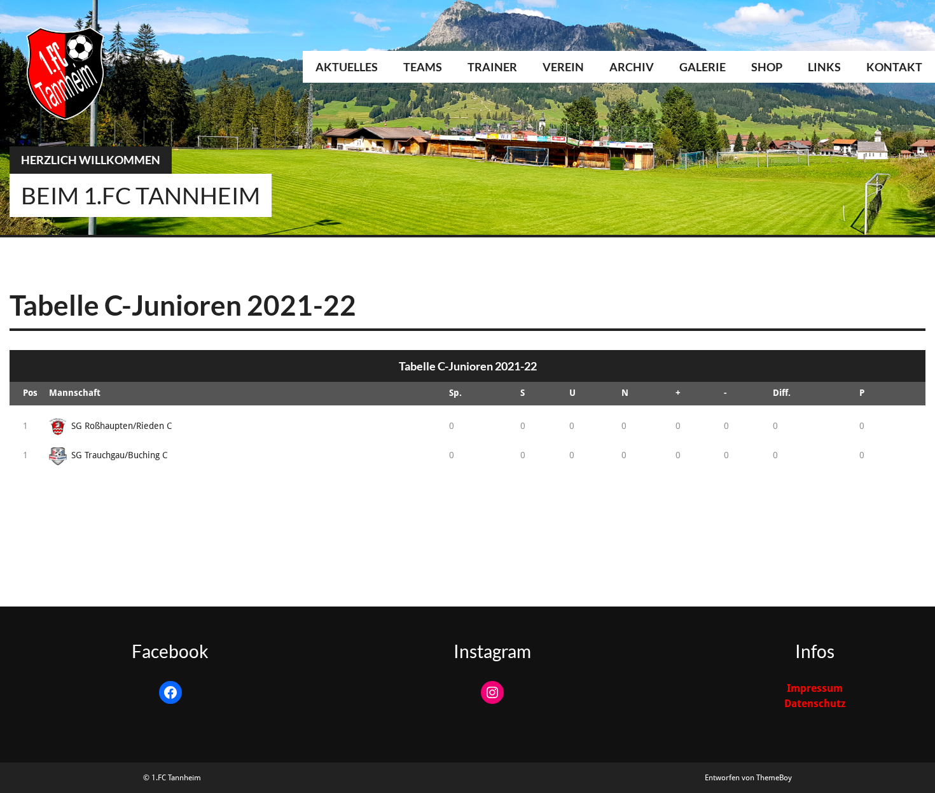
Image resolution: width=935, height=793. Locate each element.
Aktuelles (346, 67)
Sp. (455, 393)
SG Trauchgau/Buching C (119, 455)
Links (824, 67)
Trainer (492, 67)
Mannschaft (74, 393)
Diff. (782, 393)
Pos (30, 393)
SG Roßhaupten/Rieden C (121, 426)
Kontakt (894, 67)
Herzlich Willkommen (90, 160)
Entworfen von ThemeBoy (748, 777)
